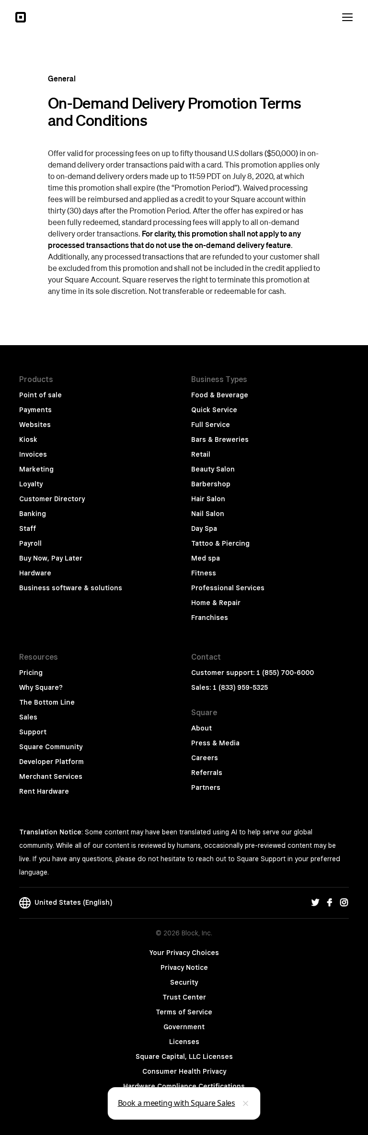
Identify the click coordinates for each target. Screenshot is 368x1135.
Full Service (210, 424)
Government (184, 1027)
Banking (32, 513)
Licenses (184, 1041)
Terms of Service (184, 1012)
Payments (35, 410)
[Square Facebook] (329, 903)
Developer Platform (51, 761)
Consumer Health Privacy (184, 1071)
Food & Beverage (219, 395)
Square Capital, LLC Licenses (184, 1056)
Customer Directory (52, 499)
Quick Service (214, 410)
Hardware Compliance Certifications (184, 1086)
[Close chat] (245, 1103)
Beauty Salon (213, 469)
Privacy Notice (184, 967)
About (201, 728)
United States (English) (71, 902)
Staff (27, 528)
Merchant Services (50, 776)
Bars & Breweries (220, 439)
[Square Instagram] (344, 903)
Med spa (205, 558)
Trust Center (184, 997)
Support (32, 732)
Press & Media (215, 743)
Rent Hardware (44, 791)
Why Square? (41, 687)
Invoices (33, 454)
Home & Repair (216, 603)
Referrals (206, 772)
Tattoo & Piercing (220, 543)
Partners (205, 787)
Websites (35, 424)
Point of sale (40, 395)
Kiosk (28, 439)
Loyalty (31, 484)
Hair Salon (208, 499)
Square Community (50, 747)
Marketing (36, 469)
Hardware (35, 573)
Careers (204, 758)
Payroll (30, 543)
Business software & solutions (70, 588)
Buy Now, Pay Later (50, 558)
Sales (28, 717)
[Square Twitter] (315, 903)
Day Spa (204, 528)
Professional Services (227, 588)
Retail (200, 454)
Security (184, 982)
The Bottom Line (47, 702)
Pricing (31, 672)
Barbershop (210, 484)
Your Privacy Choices (184, 952)
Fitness (203, 573)
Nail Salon (207, 513)
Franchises (209, 617)
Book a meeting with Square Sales (176, 1103)
